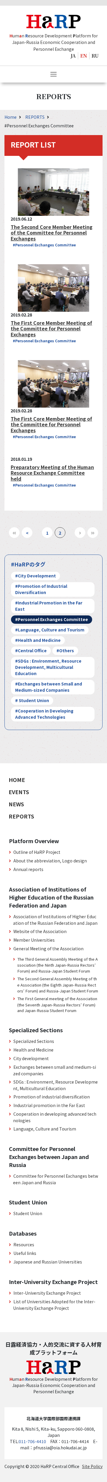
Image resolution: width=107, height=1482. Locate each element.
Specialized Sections (33, 1041)
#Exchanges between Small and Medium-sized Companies (48, 687)
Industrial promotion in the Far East (49, 1105)
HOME (17, 779)
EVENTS (19, 792)
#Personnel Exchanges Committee (44, 244)
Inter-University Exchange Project (47, 1293)
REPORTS (35, 117)
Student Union (27, 1213)
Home (11, 117)
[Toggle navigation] (53, 74)
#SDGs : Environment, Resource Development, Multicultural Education (48, 667)
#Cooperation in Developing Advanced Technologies (44, 714)
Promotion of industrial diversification (51, 1097)
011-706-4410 (32, 1441)
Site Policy (92, 1466)
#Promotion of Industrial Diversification (41, 589)
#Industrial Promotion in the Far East (48, 606)
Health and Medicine (33, 1050)
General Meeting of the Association (48, 948)
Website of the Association (40, 931)
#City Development (35, 576)
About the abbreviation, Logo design (50, 861)
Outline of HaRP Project (36, 852)
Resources (23, 1244)
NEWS (16, 804)
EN (83, 55)
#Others (65, 650)
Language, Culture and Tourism (44, 1129)
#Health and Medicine (38, 640)
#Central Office (31, 650)
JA (73, 55)
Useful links (24, 1253)
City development (31, 1058)
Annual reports (28, 869)
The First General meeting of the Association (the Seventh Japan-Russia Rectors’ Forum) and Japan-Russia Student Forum (57, 1004)
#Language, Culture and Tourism (49, 630)
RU (95, 55)
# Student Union (32, 700)
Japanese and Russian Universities (47, 1262)
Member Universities (34, 940)
